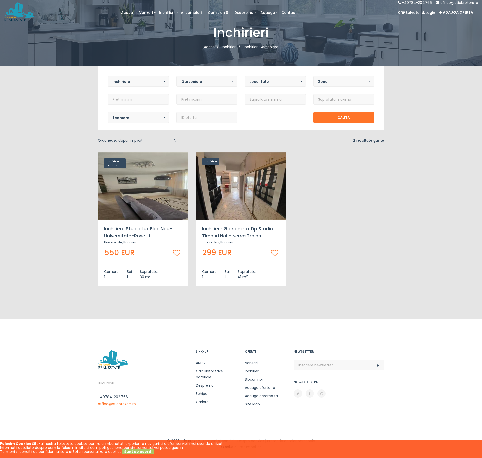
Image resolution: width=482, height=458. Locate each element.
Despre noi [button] (244, 12)
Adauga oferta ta (260, 387)
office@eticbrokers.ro (458, 2)
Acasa (127, 12)
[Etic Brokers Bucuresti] (19, 11)
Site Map (252, 404)
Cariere (202, 401)
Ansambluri (191, 12)
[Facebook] (310, 393)
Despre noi (205, 385)
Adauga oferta (457, 12)
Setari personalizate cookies (97, 451)
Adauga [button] (267, 12)
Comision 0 (218, 12)
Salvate (408, 12)
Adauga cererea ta (261, 395)
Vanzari (251, 362)
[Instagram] (321, 393)
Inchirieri (252, 371)
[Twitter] (298, 393)
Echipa (201, 393)
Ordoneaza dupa (113, 140)
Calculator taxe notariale (209, 374)
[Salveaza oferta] (176, 253)
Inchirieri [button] (166, 12)
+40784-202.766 (416, 2)
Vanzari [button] (146, 12)
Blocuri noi (254, 379)
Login (430, 12)
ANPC (200, 362)
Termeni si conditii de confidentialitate (34, 451)
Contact (289, 12)
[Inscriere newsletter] (378, 365)
